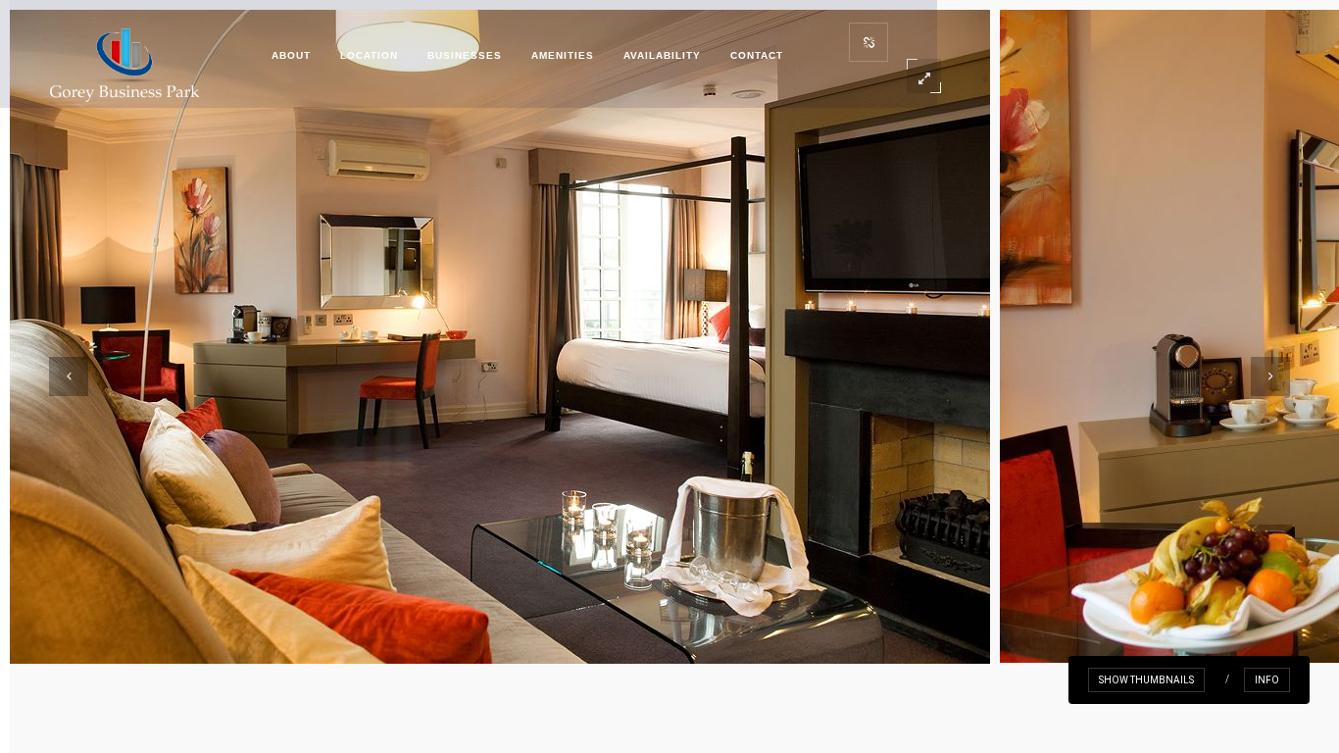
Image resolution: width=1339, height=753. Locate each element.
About (291, 55)
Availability (662, 55)
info (1267, 680)
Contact (756, 55)
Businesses (464, 55)
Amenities (562, 55)
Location (369, 55)
